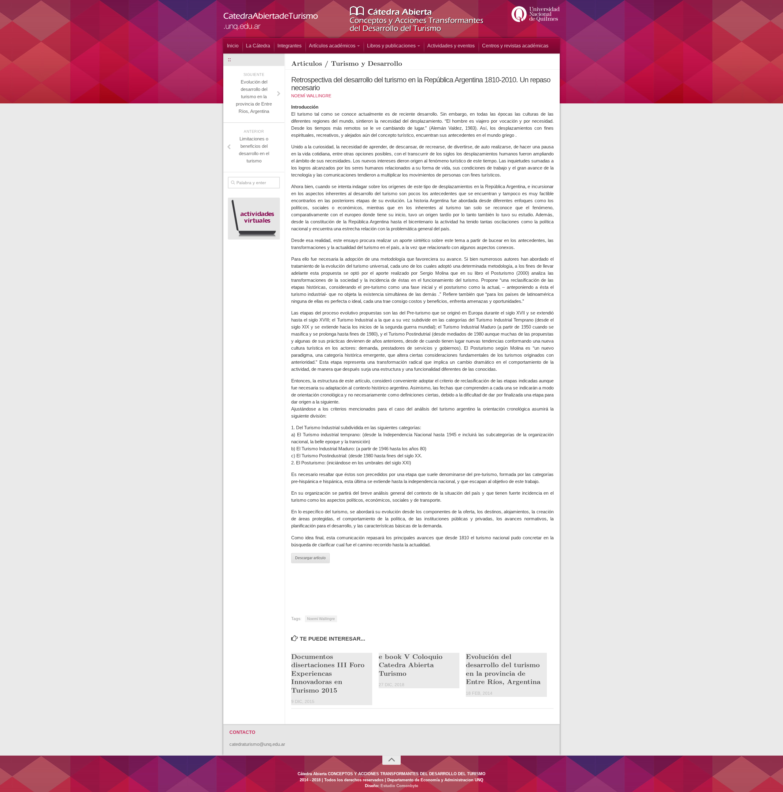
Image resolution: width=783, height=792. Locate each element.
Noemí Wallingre (311, 95)
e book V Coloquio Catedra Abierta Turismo (411, 664)
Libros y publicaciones (391, 45)
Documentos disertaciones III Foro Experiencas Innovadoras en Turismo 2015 (328, 673)
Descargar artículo (310, 558)
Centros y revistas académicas (515, 45)
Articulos (306, 63)
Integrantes (289, 45)
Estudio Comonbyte (399, 785)
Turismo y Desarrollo (366, 63)
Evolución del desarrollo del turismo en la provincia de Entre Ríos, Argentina (503, 668)
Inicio (233, 45)
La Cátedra (258, 45)
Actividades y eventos (451, 45)
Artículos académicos (332, 45)
